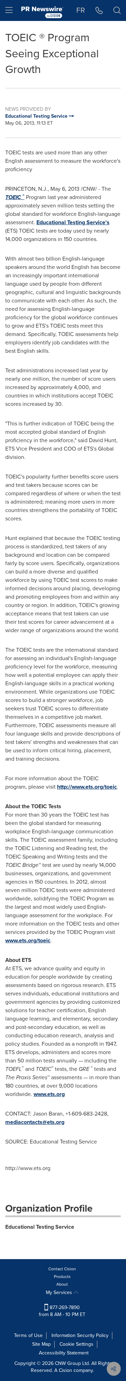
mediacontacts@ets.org (34, 1122)
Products (62, 1276)
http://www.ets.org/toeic (87, 787)
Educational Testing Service (39, 1227)
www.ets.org (49, 1094)
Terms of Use (28, 1335)
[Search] (117, 10)
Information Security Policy (79, 1335)
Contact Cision (62, 1269)
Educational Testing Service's (73, 222)
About (62, 1284)
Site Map (41, 1344)
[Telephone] (99, 10)
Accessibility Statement (64, 1353)
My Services (60, 1292)
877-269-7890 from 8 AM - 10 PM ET (62, 1311)
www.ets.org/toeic (27, 940)
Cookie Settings (76, 1344)
